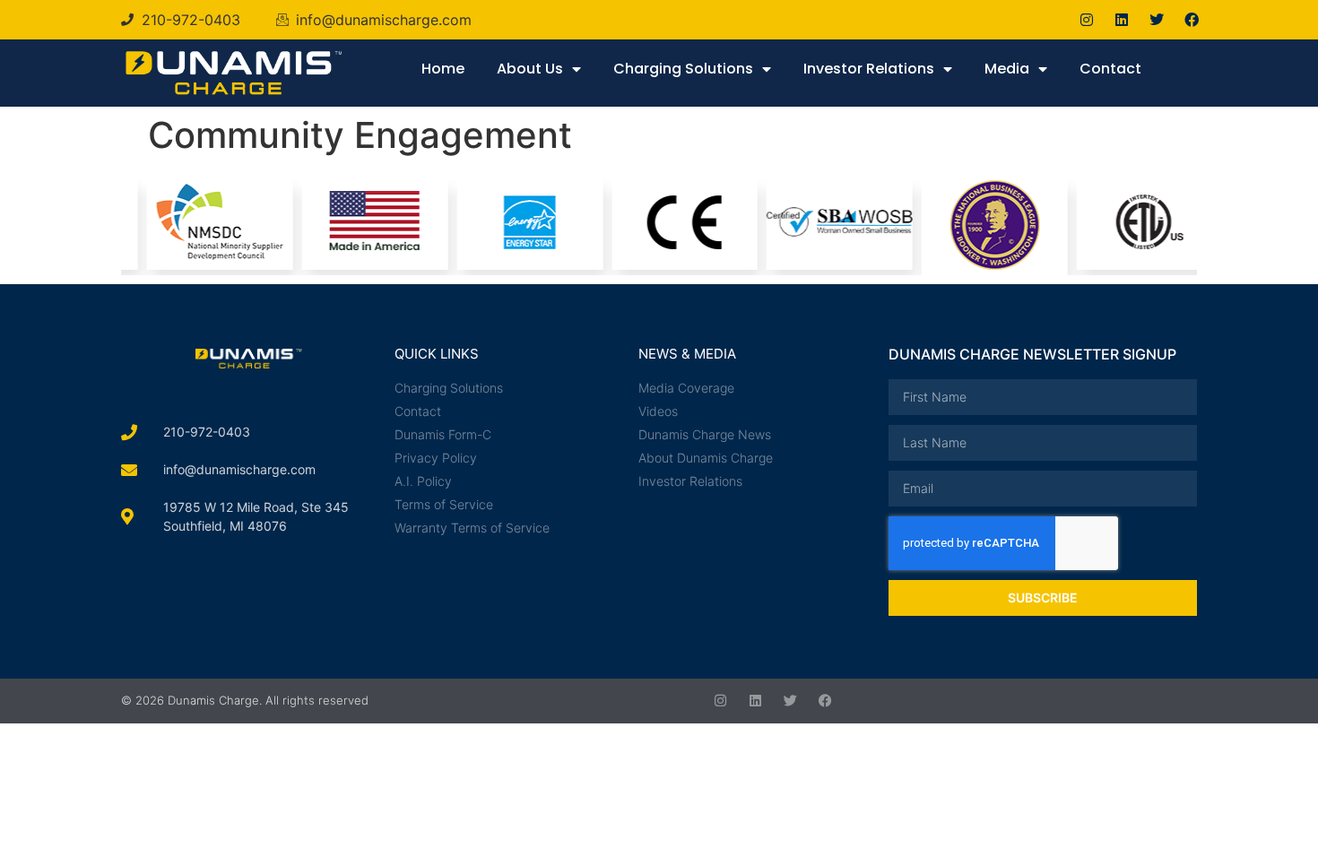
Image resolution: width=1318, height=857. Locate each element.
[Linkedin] (1121, 19)
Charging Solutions (683, 68)
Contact (1110, 68)
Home (442, 68)
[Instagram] (1086, 19)
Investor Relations (868, 68)
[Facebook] (1191, 19)
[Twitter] (1156, 19)
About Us (530, 68)
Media (1006, 68)
